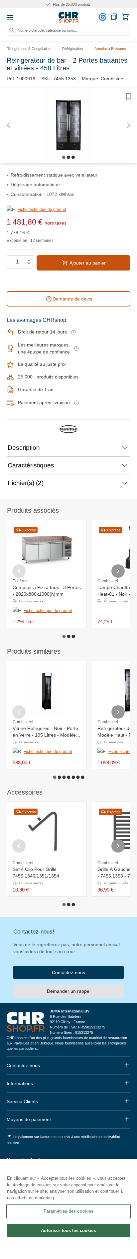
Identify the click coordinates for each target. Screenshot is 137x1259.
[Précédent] (8, 125)
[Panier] (125, 17)
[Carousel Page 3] (73, 636)
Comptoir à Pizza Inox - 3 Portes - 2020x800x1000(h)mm (47, 591)
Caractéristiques (31, 465)
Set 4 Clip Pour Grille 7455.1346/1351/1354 (36, 873)
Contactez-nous (68, 972)
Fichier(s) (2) (26, 482)
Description (24, 447)
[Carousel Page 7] (82, 777)
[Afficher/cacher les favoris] (128, 96)
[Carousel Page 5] (73, 777)
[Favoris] (114, 17)
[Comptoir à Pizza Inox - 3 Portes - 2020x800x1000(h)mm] (46, 549)
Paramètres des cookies (69, 1211)
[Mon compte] (103, 17)
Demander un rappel (68, 991)
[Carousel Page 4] (68, 777)
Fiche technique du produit (42, 209)
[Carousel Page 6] (77, 777)
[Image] (64, 157)
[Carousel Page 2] (68, 636)
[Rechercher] (12, 30)
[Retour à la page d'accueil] (68, 17)
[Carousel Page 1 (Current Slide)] (64, 636)
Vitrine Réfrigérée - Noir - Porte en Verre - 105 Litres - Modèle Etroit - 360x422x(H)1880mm (45, 732)
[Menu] (10, 17)
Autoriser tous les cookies (68, 1230)
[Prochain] (129, 125)
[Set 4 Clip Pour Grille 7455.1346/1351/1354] (47, 831)
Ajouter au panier (87, 263)
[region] (68, 1209)
